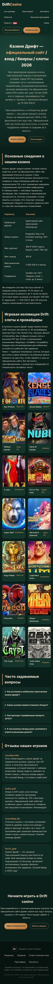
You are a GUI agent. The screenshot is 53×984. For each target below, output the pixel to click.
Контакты (33, 962)
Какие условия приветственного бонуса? (27, 705)
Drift (12, 4)
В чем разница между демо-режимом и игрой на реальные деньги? (26, 730)
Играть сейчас (17, 139)
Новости (10, 23)
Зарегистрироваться (16, 926)
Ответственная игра (39, 955)
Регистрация (36, 139)
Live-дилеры (9, 11)
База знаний (27, 11)
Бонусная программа (40, 17)
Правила (21, 955)
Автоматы (44, 11)
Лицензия (9, 955)
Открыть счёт (32, 30)
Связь (46, 23)
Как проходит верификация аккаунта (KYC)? (24, 717)
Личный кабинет (12, 30)
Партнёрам (20, 962)
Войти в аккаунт (39, 926)
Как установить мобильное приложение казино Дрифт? (26, 693)
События (8, 17)
